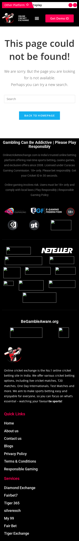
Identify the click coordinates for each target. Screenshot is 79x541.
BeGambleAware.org (39, 321)
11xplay (36, 5)
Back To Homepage (39, 115)
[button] (36, 18)
